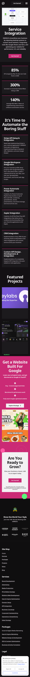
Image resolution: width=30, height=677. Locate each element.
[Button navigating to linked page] (15, 303)
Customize (15, 673)
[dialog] (15, 666)
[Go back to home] (3, 3)
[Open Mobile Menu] (26, 3)
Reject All (8, 669)
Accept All (21, 669)
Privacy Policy (21, 664)
